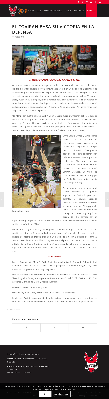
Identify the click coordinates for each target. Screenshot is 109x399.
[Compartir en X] (55, 327)
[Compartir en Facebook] (26, 327)
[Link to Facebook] (78, 2)
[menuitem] (31, 10)
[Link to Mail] (100, 2)
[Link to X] (83, 2)
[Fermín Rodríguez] (54, 60)
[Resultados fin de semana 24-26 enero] (107, 199)
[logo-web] (21, 10)
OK (45, 394)
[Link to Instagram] (87, 2)
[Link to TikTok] (95, 2)
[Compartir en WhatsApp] (83, 327)
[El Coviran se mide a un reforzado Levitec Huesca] (2, 199)
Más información (61, 394)
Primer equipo (18, 37)
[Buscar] (99, 10)
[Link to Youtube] (91, 2)
